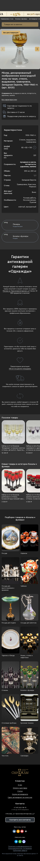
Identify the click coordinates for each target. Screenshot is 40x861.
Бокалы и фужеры (21, 19)
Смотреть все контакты (20, 820)
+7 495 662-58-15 (20, 807)
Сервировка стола (7, 19)
